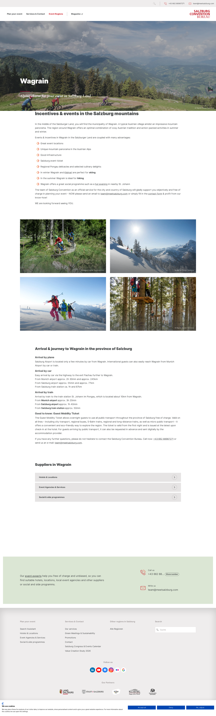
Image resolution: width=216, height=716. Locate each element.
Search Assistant (28, 629)
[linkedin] (92, 669)
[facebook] (105, 669)
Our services (71, 629)
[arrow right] (174, 477)
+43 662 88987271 (163, 439)
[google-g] (123, 669)
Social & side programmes (51, 497)
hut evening (101, 184)
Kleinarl (68, 172)
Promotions (70, 637)
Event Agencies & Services (52, 487)
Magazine (76, 14)
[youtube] (98, 669)
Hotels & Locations (48, 477)
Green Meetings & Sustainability (80, 633)
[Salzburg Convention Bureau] (200, 14)
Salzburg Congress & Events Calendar (83, 646)
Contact (69, 642)
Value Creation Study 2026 (78, 651)
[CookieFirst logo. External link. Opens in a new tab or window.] (3, 704)
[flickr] (117, 669)
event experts (33, 575)
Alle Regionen (116, 629)
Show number (172, 574)
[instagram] (111, 669)
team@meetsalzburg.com (114, 193)
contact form (155, 193)
